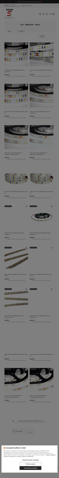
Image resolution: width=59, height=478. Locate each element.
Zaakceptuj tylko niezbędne (30, 460)
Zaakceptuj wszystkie (30, 468)
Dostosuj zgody (30, 464)
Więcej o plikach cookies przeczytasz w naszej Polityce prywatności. (29, 455)
